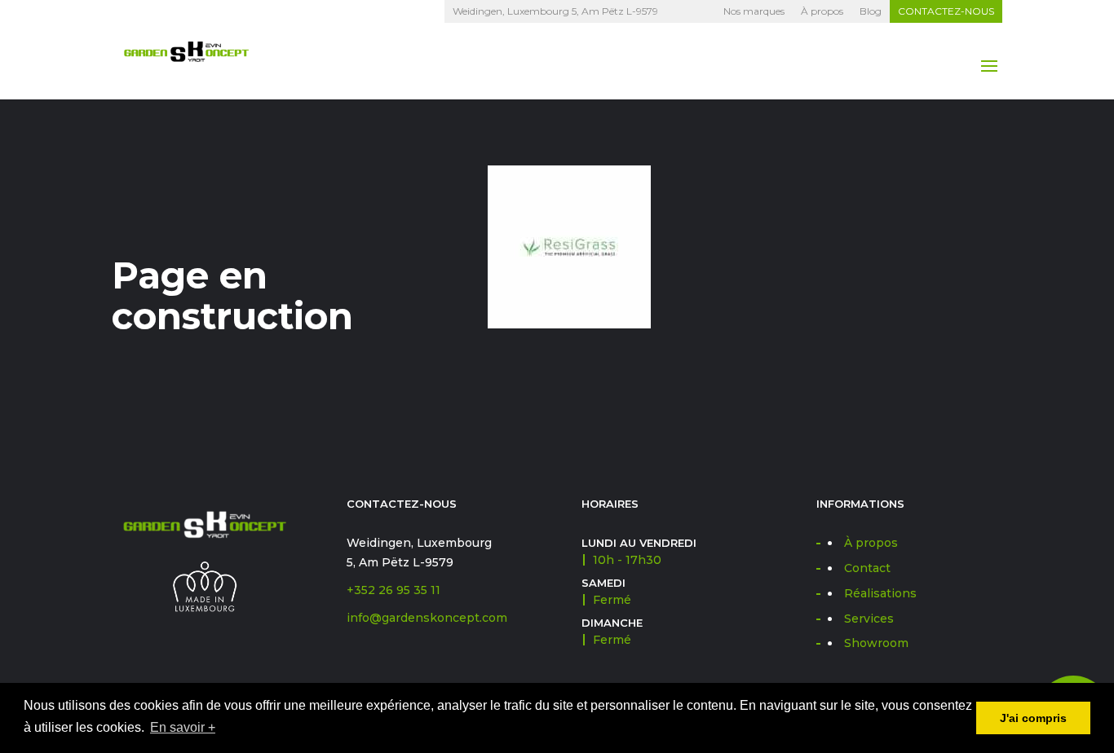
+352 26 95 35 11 (393, 590)
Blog (871, 11)
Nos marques (754, 11)
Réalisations (880, 593)
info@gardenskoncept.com (427, 617)
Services (869, 618)
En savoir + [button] (182, 727)
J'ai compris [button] (1033, 717)
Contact (867, 568)
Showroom (876, 643)
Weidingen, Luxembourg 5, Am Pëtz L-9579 (555, 11)
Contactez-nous (946, 11)
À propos (822, 11)
